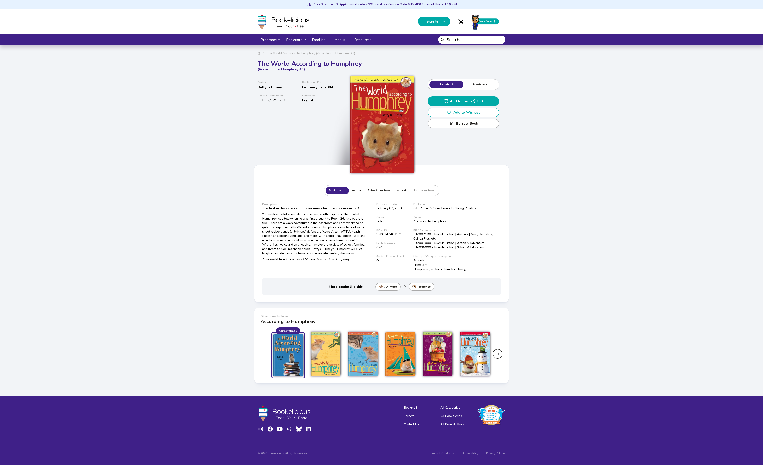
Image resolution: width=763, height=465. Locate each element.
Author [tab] (356, 190)
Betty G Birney (270, 87)
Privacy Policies (495, 453)
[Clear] (500, 40)
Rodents (424, 287)
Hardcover (480, 84)
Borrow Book (463, 123)
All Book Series (451, 416)
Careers (409, 416)
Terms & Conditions (442, 453)
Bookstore (294, 39)
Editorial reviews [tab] (379, 190)
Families (318, 39)
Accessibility (470, 453)
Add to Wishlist (466, 112)
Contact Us (411, 424)
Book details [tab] (337, 190)
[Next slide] (497, 354)
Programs (269, 39)
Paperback (446, 84)
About (340, 39)
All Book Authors (452, 424)
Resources (362, 39)
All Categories (450, 407)
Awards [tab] (402, 190)
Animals (390, 287)
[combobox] (471, 40)
